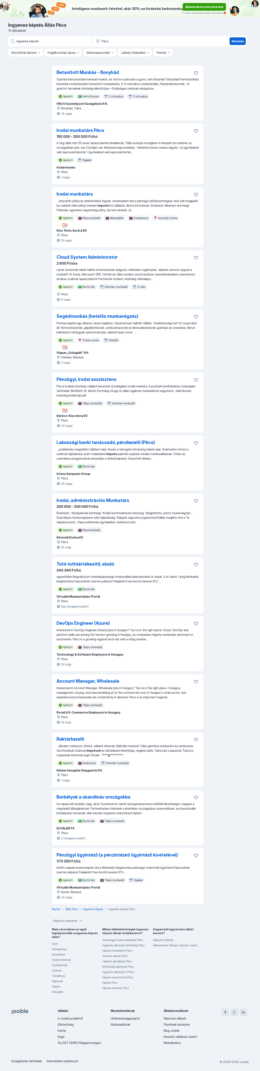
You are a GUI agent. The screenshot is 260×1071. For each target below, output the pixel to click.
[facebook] (225, 1012)
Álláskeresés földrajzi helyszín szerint (175, 945)
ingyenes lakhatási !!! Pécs (118, 972)
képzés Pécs (109, 982)
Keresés (238, 41)
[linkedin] (243, 1012)
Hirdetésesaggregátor (125, 1018)
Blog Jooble (171, 1030)
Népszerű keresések (65, 920)
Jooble (244, 1062)
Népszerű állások (163, 940)
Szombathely (60, 965)
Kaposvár (57, 981)
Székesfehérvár (61, 959)
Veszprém (57, 991)
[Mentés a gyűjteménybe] (196, 73)
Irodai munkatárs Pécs (80, 130)
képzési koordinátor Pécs (117, 950)
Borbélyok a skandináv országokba (93, 797)
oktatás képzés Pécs (115, 956)
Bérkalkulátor (172, 1043)
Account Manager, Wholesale (88, 681)
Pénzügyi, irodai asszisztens (86, 379)
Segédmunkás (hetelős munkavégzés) (97, 316)
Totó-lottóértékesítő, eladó (85, 564)
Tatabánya (58, 975)
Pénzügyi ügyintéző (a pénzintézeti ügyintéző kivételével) (117, 855)
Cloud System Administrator (87, 257)
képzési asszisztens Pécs (117, 977)
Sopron (56, 986)
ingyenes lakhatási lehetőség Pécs (123, 945)
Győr (55, 943)
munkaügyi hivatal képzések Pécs (122, 940)
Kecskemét (58, 954)
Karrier (62, 1030)
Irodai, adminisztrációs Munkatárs (93, 500)
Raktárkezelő (70, 739)
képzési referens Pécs (115, 988)
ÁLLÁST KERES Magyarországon (79, 1043)
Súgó (61, 1037)
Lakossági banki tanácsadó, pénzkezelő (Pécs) (106, 442)
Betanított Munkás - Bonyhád (88, 72)
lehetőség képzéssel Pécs (118, 966)
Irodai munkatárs (75, 194)
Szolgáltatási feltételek (26, 1061)
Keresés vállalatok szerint (180, 1037)
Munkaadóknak (120, 1024)
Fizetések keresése (177, 1024)
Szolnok (56, 970)
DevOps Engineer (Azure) (83, 623)
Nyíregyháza (59, 949)
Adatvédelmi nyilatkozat (62, 1061)
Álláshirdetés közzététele (204, 7)
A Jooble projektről (70, 1018)
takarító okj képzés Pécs (117, 961)
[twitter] (234, 1012)
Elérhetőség (66, 1024)
